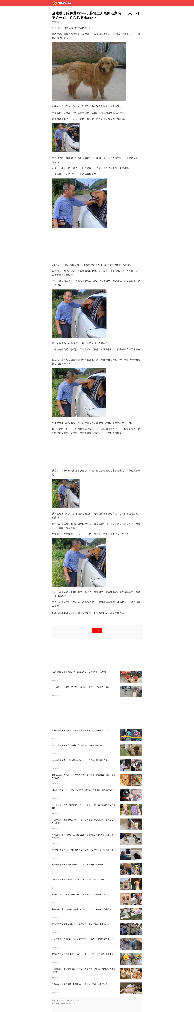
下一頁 (97, 630)
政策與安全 (61, 1003)
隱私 (70, 1003)
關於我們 (55, 1003)
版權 (73, 1003)
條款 (67, 1003)
